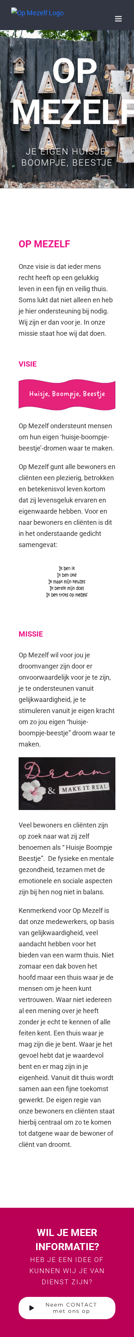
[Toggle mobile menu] (119, 19)
